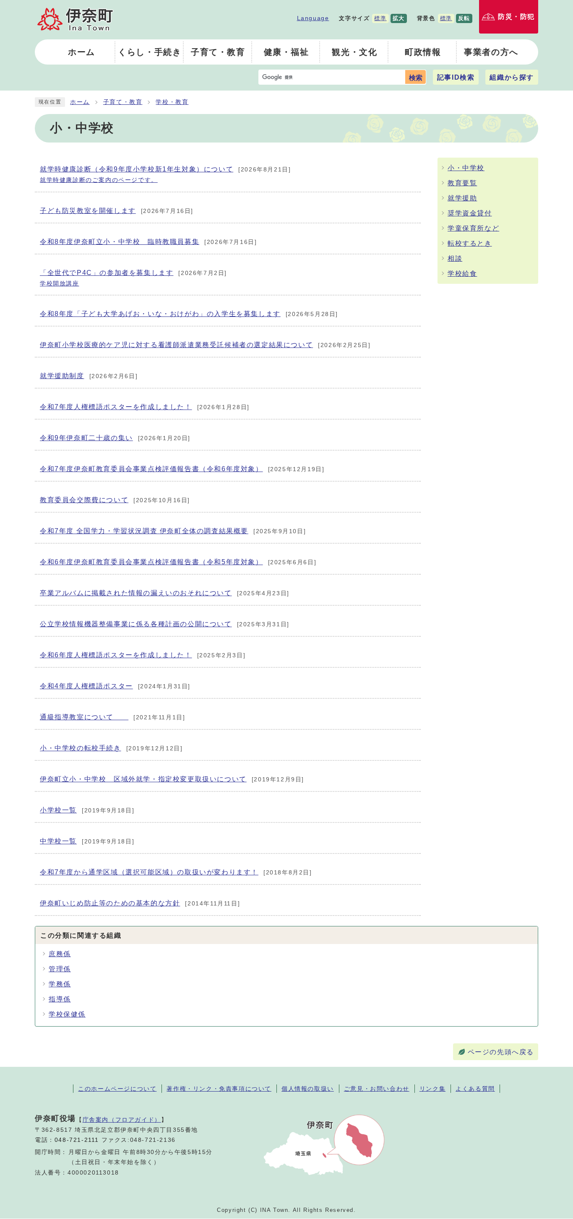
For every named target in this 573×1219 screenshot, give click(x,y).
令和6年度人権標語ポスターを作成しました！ (142, 655)
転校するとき (470, 243)
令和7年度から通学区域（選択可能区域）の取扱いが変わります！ (176, 872)
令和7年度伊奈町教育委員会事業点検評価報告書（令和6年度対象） (182, 468)
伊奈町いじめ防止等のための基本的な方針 (140, 903)
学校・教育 (172, 102)
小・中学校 (466, 167)
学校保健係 (67, 1014)
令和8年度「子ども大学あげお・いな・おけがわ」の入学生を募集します (189, 313)
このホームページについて (117, 1088)
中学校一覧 (87, 841)
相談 (455, 258)
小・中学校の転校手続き (111, 748)
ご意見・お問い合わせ (376, 1088)
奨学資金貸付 (470, 213)
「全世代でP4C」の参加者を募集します (133, 278)
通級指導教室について (112, 717)
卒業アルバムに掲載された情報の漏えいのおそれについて (164, 593)
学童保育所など (473, 228)
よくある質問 (475, 1088)
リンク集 (432, 1088)
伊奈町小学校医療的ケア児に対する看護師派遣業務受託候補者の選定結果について (205, 344)
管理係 (60, 969)
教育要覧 (462, 183)
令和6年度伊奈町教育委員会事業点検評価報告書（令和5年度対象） (178, 561)
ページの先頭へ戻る (501, 1052)
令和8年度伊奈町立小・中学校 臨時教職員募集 (148, 241)
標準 (380, 18)
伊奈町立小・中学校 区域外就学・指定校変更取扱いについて (172, 779)
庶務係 (60, 953)
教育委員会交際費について (115, 499)
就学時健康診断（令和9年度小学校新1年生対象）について (165, 174)
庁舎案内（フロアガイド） (122, 1119)
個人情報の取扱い (307, 1088)
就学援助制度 (89, 375)
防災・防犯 (516, 16)
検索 (415, 77)
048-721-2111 (77, 1140)
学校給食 (462, 273)
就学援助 (462, 198)
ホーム (80, 102)
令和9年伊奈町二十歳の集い (115, 437)
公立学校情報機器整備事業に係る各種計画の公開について (164, 624)
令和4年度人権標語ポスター (115, 686)
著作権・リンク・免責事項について (219, 1088)
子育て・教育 (123, 102)
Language (313, 18)
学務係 (60, 984)
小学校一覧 (87, 810)
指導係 (60, 999)
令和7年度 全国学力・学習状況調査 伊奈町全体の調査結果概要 (173, 530)
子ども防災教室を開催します (116, 210)
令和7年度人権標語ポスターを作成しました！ (145, 406)
